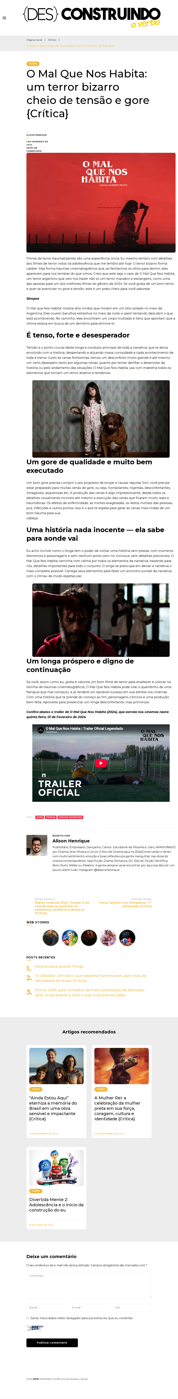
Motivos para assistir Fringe (59, 966)
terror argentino (70, 817)
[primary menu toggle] (4, 18)
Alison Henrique (36, 135)
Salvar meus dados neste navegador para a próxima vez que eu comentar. (81, 1318)
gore (40, 817)
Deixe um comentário (37, 150)
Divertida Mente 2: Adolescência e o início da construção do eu (56, 1205)
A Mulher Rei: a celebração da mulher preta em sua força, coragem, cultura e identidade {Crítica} (117, 1108)
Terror (50, 817)
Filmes (33, 64)
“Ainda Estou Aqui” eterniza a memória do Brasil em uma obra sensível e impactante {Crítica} (53, 1108)
